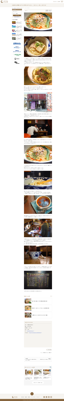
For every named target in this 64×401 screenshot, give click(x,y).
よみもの (56, 1)
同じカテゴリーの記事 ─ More (38, 382)
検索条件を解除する (17, 16)
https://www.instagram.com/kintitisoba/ (35, 332)
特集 (59, 1)
